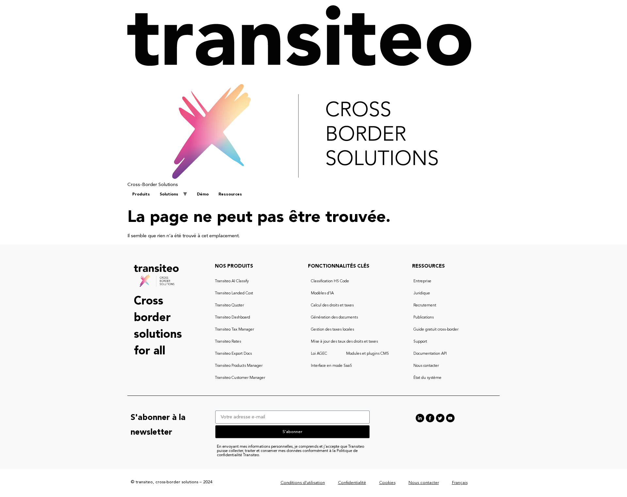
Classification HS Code (330, 281)
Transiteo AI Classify (232, 281)
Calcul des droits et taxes (332, 305)
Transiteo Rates (228, 342)
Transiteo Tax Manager (234, 330)
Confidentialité (352, 483)
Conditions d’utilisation (303, 483)
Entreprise (422, 281)
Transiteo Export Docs (233, 354)
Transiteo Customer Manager (240, 378)
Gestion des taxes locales (332, 330)
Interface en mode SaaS (331, 366)
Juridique (421, 293)
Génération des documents (334, 317)
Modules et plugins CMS (367, 354)
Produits (141, 194)
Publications (423, 317)
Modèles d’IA (322, 293)
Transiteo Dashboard (232, 317)
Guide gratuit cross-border (435, 330)
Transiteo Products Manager (239, 366)
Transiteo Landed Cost (234, 293)
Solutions (169, 194)
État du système (427, 378)
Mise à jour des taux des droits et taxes (344, 342)
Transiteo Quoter (229, 305)
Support (420, 342)
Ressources (230, 194)
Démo (203, 194)
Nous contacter (426, 366)
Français (460, 483)
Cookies (387, 483)
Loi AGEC (319, 354)
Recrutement (424, 305)
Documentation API (430, 354)
